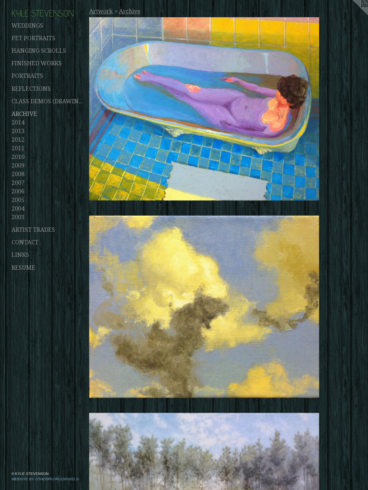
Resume (23, 267)
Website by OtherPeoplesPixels (45, 479)
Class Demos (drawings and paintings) (47, 101)
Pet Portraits (33, 38)
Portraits (27, 75)
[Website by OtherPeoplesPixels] (353, 14)
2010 (18, 157)
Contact (25, 242)
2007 (18, 182)
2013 (18, 131)
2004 (18, 208)
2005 (18, 200)
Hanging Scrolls (39, 50)
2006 (18, 191)
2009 (18, 165)
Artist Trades (33, 229)
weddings (27, 25)
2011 (18, 148)
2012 (18, 139)
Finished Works (37, 63)
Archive (24, 113)
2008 (18, 174)
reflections (31, 88)
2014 (18, 122)
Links (20, 254)
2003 (18, 217)
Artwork (101, 11)
